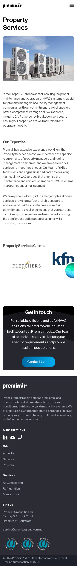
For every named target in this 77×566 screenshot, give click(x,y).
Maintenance (11, 494)
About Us (9, 453)
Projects (8, 465)
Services (8, 459)
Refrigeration (11, 488)
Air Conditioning (13, 482)
